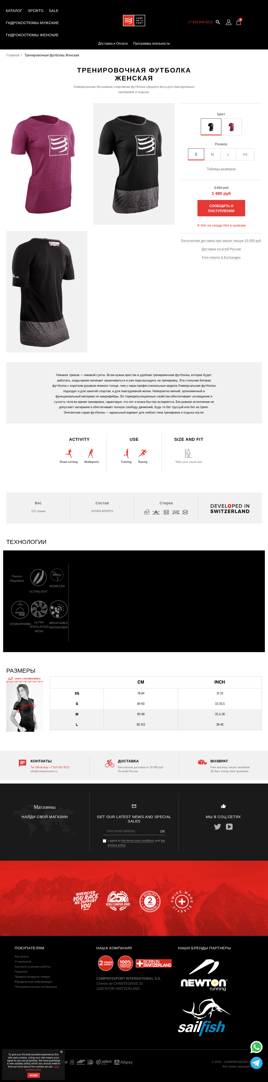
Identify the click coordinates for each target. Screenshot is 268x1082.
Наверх (255, 1075)
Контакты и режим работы (32, 966)
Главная (12, 55)
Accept (33, 1075)
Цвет (221, 114)
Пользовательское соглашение (36, 986)
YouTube (229, 827)
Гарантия (21, 971)
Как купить (22, 956)
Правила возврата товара (32, 976)
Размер (221, 144)
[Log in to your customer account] (228, 22)
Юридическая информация (33, 981)
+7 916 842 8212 (200, 22)
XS (245, 154)
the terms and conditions (137, 840)
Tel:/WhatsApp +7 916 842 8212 (50, 767)
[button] (218, 21)
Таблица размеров (221, 169)
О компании (23, 961)
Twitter (217, 827)
